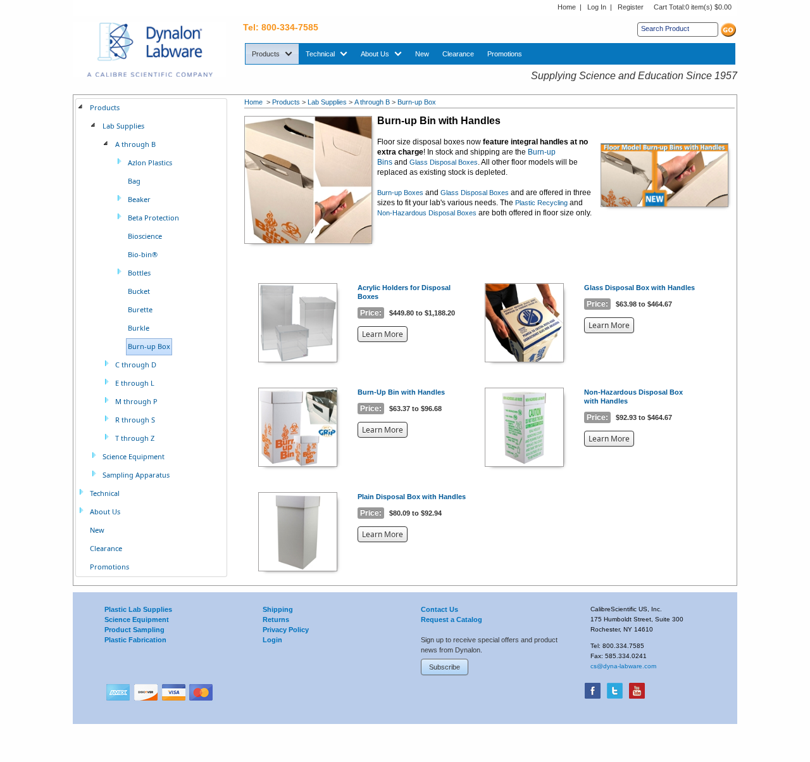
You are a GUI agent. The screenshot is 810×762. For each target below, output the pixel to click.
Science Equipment (134, 456)
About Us (105, 511)
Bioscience (145, 236)
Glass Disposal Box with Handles (639, 287)
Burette (140, 309)
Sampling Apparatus (136, 474)
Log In (596, 7)
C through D (135, 364)
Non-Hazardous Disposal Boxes (427, 213)
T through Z (134, 438)
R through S (135, 419)
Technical (105, 493)
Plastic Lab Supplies (138, 609)
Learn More (385, 335)
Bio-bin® (143, 254)
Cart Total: (693, 7)
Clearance (106, 548)
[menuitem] (272, 54)
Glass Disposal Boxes (443, 162)
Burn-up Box (416, 102)
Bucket (139, 291)
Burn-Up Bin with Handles (401, 392)
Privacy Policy (286, 629)
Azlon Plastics (150, 162)
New (97, 530)
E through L (134, 383)
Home (567, 7)
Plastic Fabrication (135, 640)
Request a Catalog (451, 619)
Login (272, 640)
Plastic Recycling (541, 202)
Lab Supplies (327, 102)
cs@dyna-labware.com (623, 666)
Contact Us (439, 609)
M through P (136, 401)
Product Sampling (134, 629)
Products (286, 102)
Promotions (109, 566)
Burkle (138, 328)
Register (631, 7)
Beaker (139, 199)
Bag (134, 181)
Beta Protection (153, 217)
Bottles (139, 272)
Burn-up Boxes (400, 192)
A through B (372, 102)
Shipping (278, 609)
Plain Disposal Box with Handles (412, 496)
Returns (276, 619)
